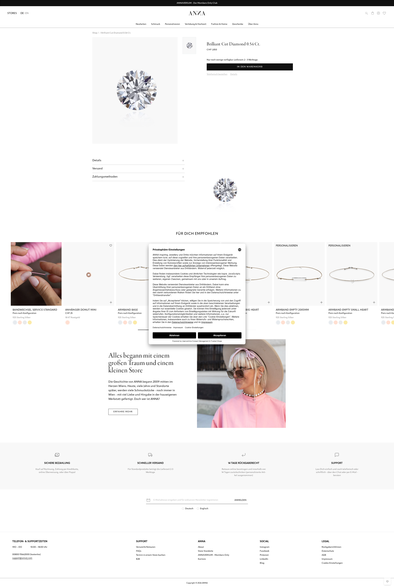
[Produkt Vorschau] (58, 302)
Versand (97, 168)
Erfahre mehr (123, 412)
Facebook (264, 551)
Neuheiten (141, 24)
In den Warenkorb (250, 67)
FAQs (138, 551)
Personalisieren (172, 24)
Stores (12, 13)
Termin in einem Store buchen (150, 555)
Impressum (327, 559)
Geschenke (237, 24)
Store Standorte (205, 551)
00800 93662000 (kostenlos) (26, 554)
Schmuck (155, 24)
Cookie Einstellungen (332, 563)
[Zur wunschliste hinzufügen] (110, 245)
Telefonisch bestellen (217, 74)
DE (22, 13)
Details (96, 160)
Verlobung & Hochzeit (195, 24)
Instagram (264, 547)
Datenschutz (328, 551)
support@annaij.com (22, 558)
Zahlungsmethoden (105, 177)
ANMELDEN (240, 500)
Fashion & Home (219, 24)
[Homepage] (197, 13)
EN (27, 13)
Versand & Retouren (145, 547)
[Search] (366, 13)
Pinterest (264, 555)
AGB (324, 555)
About (201, 547)
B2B (138, 559)
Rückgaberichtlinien (331, 547)
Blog (262, 563)
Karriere (202, 559)
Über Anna (253, 24)
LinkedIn (264, 559)
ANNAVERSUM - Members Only (213, 555)
